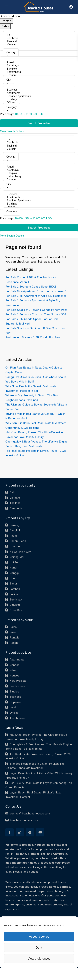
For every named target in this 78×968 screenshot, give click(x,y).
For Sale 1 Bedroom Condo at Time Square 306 (35, 314)
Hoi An (14, 562)
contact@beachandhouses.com (30, 813)
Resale (14, 642)
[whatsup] (20, 832)
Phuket (14, 535)
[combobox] (11, 52)
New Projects (18, 680)
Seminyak (16, 599)
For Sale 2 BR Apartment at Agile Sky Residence (36, 295)
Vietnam (15, 497)
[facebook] (9, 832)
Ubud (13, 578)
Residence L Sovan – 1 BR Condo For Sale (32, 337)
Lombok (15, 588)
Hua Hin (15, 546)
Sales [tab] (5, 26)
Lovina (14, 594)
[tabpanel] (39, 81)
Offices (14, 712)
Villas (13, 670)
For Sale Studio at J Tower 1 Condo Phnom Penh (36, 309)
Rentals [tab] (7, 21)
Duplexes (15, 702)
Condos (14, 664)
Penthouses (17, 686)
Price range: (7, 114)
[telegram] (30, 832)
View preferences (39, 958)
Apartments (17, 659)
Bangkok (15, 530)
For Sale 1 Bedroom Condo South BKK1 (30, 286)
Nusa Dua (16, 610)
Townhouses (17, 718)
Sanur (13, 583)
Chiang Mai (17, 556)
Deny (39, 947)
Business (15, 696)
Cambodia (16, 508)
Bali (12, 492)
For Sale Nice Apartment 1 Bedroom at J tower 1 (36, 291)
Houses (14, 675)
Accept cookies (39, 936)
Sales (13, 626)
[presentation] (39, 35)
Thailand (15, 502)
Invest (13, 632)
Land (13, 707)
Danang (15, 525)
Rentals (14, 637)
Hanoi (13, 567)
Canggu (15, 572)
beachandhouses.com (24, 820)
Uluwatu (15, 604)
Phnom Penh (18, 540)
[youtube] (40, 832)
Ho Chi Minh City (20, 551)
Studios (14, 691)
